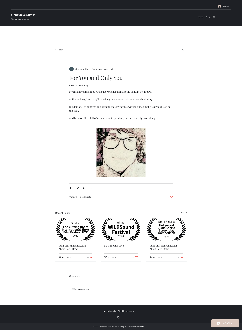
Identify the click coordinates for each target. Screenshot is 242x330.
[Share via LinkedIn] (84, 188)
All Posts (59, 49)
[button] (183, 50)
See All (184, 212)
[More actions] (171, 69)
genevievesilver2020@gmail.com (118, 311)
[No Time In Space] (121, 229)
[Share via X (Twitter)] (77, 188)
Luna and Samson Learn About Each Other (72, 247)
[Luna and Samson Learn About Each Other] (75, 229)
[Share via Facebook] (70, 188)
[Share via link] (91, 188)
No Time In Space (114, 245)
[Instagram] (214, 16)
